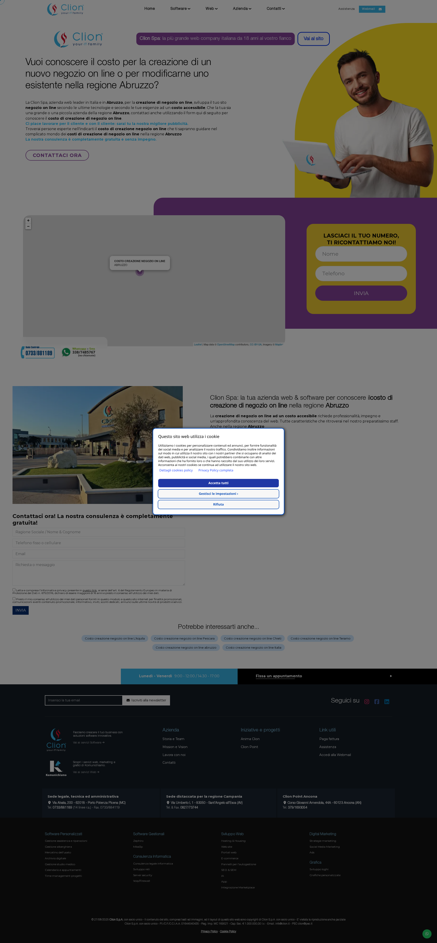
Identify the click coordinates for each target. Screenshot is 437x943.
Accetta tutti (218, 483)
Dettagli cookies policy (176, 470)
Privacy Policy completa (215, 470)
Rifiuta (218, 504)
